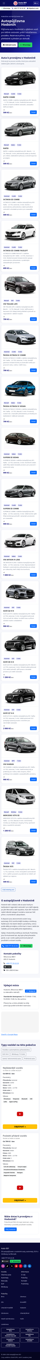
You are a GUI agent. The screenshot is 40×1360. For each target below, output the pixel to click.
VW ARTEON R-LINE (11, 559)
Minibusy (4, 1287)
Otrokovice (4, 1313)
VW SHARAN (8, 764)
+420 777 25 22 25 (19, 8)
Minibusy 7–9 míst (18, 1054)
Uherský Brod (24, 1313)
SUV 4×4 (5, 1054)
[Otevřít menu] (4, 3)
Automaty (4, 1278)
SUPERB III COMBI (11, 508)
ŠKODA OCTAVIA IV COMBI (14, 355)
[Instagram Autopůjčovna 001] (3, 1266)
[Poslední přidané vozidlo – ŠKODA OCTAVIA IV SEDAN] (20, 1187)
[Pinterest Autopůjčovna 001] (21, 1266)
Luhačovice (5, 1324)
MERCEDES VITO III (11, 815)
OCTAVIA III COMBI (11, 199)
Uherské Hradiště (7, 1308)
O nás (23, 1275)
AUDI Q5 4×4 (8, 662)
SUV (2, 1284)
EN (37, 3)
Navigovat (32, 991)
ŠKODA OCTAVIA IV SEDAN (14, 406)
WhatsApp (6, 8)
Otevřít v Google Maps (9, 1034)
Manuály (4, 1281)
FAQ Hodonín (10, 1229)
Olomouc (23, 1296)
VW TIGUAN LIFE (10, 304)
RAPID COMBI (9, 97)
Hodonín (23, 1308)
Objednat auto (33, 8)
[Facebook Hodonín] (25, 1266)
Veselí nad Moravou (7, 1319)
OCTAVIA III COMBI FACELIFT (15, 250)
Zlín (2, 1302)
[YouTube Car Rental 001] (16, 1266)
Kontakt (24, 1281)
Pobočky (24, 1278)
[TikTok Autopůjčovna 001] (7, 1266)
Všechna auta (6, 1275)
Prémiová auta (29, 1059)
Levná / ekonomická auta (11, 1059)
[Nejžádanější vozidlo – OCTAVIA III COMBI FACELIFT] (20, 1114)
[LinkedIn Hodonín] (29, 1266)
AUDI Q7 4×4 (8, 713)
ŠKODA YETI (8, 866)
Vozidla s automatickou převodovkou (16, 1050)
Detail (33, 112)
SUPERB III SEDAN (11, 457)
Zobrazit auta (10, 45)
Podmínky (25, 1284)
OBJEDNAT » (20, 1126)
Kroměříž (23, 1302)
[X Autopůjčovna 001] (12, 1266)
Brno (2, 1296)
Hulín (22, 1319)
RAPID (6, 148)
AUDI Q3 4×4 (8, 611)
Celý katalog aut (8, 890)
